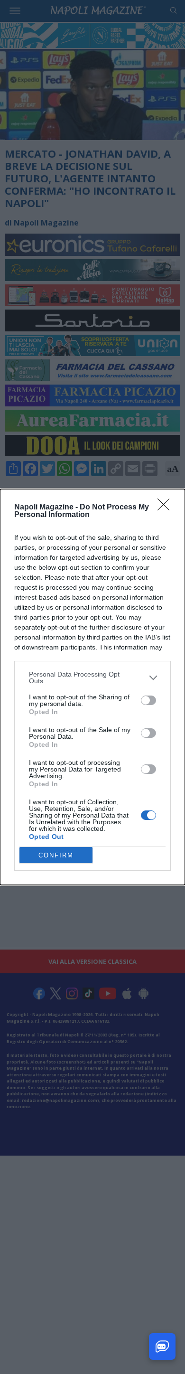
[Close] (166, 508)
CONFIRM (56, 855)
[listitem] (92, 677)
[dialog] (92, 687)
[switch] (148, 700)
